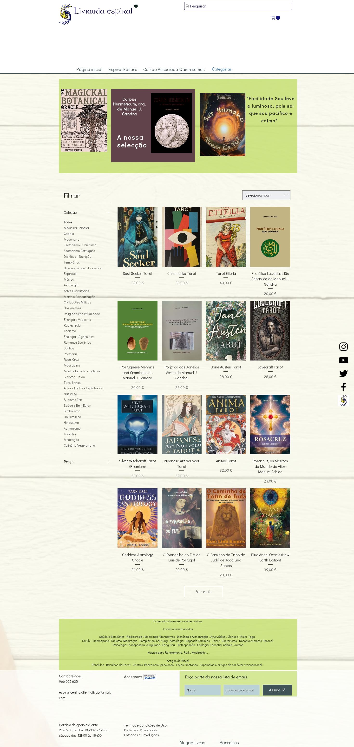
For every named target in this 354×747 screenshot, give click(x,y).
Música (69, 279)
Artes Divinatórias (76, 291)
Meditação (71, 439)
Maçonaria (71, 239)
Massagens (72, 365)
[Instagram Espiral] (343, 346)
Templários (72, 262)
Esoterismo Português (79, 250)
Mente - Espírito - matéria (82, 371)
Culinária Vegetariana (79, 445)
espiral (120, 10)
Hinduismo (71, 422)
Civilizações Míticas (77, 302)
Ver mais (203, 591)
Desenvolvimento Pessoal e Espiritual (83, 271)
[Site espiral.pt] (343, 400)
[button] (276, 18)
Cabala (69, 233)
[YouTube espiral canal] (343, 360)
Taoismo (70, 330)
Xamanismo (72, 428)
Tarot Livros (72, 382)
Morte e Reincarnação (79, 296)
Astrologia (71, 285)
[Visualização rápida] (137, 237)
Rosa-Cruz (71, 359)
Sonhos (69, 348)
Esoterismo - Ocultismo (80, 245)
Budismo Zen (73, 399)
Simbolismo (72, 411)
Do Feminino (72, 416)
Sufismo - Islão (74, 376)
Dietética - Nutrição (77, 256)
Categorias (222, 69)
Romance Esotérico (77, 342)
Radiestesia (72, 325)
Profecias (71, 354)
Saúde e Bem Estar (77, 405)
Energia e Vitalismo (77, 319)
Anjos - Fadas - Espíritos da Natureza (83, 391)
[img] (150, 677)
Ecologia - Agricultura (79, 336)
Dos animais (72, 308)
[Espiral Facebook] (343, 387)
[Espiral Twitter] (343, 373)
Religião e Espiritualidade (82, 313)
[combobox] (266, 195)
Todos (68, 222)
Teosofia (70, 434)
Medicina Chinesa (76, 227)
